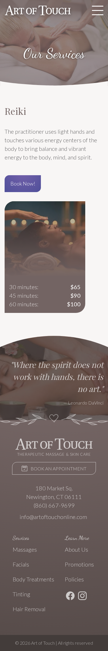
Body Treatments (33, 579)
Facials (21, 564)
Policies (74, 579)
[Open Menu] (97, 10)
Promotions (79, 564)
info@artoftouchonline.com (53, 516)
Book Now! (22, 183)
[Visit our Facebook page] (70, 597)
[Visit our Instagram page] (82, 597)
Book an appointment (58, 468)
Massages (25, 549)
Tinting (21, 594)
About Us (76, 549)
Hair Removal (29, 608)
